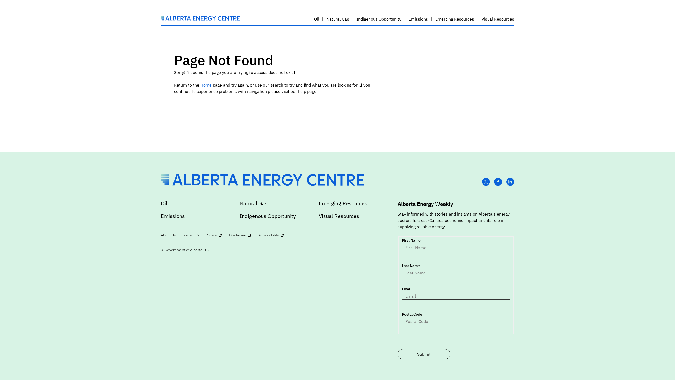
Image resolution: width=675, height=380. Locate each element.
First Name (411, 240)
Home (206, 85)
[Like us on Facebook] (498, 182)
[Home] (200, 19)
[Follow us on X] (486, 182)
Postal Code (412, 314)
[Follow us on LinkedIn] (510, 182)
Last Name (411, 266)
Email (406, 289)
